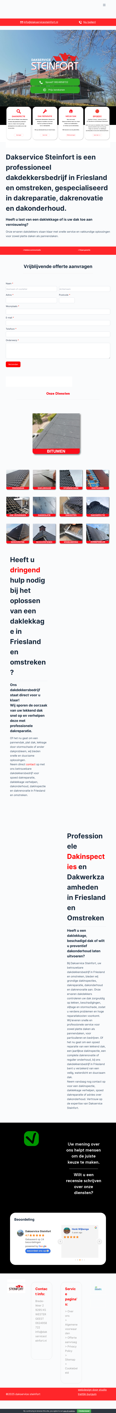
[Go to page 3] (82, 1259)
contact (31, 764)
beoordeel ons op (36, 1250)
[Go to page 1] (77, 1259)
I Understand (84, 1411)
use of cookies (69, 1411)
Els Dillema (78, 1229)
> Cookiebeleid (71, 1368)
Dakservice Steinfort (38, 1231)
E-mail (10, 317)
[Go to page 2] (79, 1259)
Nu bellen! (89, 22)
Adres (9, 294)
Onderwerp (12, 340)
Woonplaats (12, 306)
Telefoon (11, 328)
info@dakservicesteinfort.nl (41, 22)
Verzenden (13, 364)
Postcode (64, 294)
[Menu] (104, 5)
